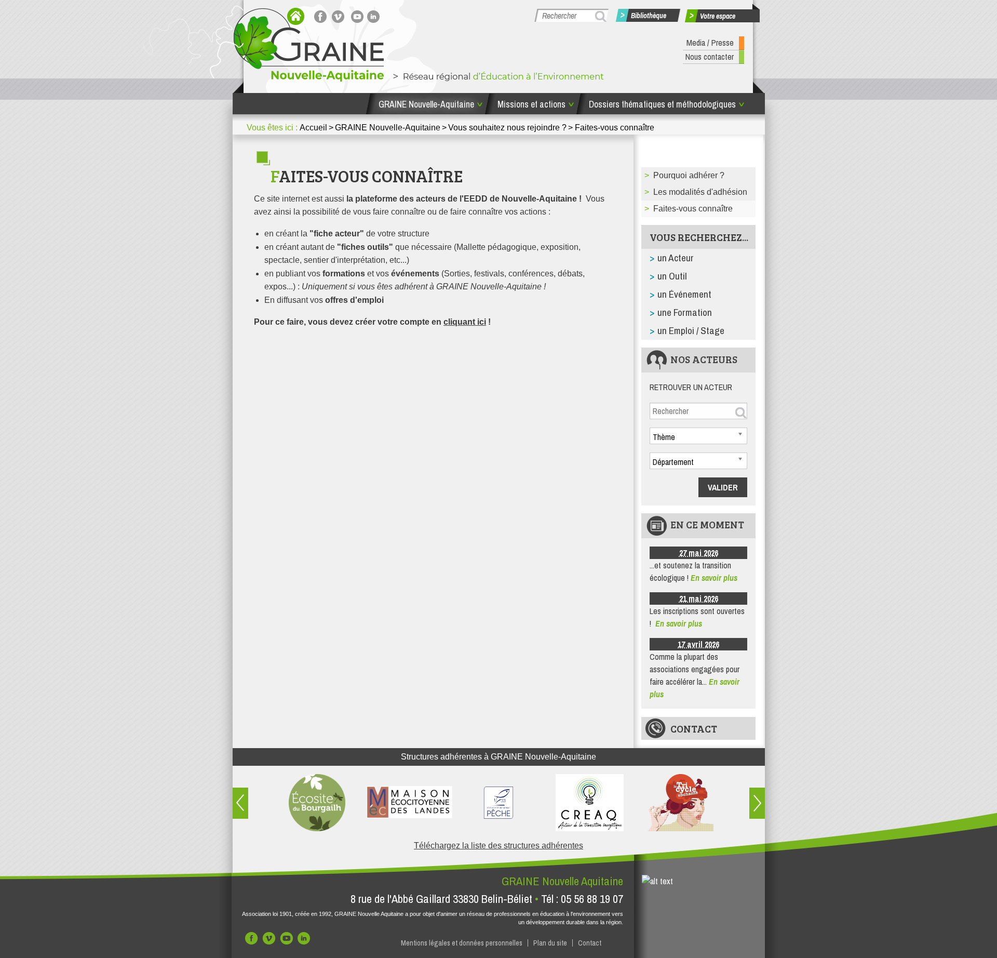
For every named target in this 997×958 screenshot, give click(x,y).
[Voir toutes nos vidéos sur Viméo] (339, 16)
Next (757, 803)
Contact (693, 728)
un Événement (684, 294)
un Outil (672, 276)
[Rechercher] (602, 16)
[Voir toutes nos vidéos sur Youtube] (357, 16)
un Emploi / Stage (690, 330)
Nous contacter (709, 56)
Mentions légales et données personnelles (461, 943)
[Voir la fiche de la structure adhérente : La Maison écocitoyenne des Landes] (407, 802)
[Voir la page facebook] (322, 16)
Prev (240, 803)
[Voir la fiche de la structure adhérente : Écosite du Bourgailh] (317, 802)
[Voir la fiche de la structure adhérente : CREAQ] (589, 802)
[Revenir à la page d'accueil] (295, 16)
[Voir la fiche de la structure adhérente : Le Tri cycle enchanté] (680, 802)
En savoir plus (714, 577)
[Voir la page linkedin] (375, 16)
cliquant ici (464, 321)
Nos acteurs (703, 359)
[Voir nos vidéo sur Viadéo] (270, 940)
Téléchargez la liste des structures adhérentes (498, 845)
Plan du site (550, 943)
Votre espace (717, 16)
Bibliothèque (648, 15)
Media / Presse (710, 42)
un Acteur (675, 257)
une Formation (684, 312)
